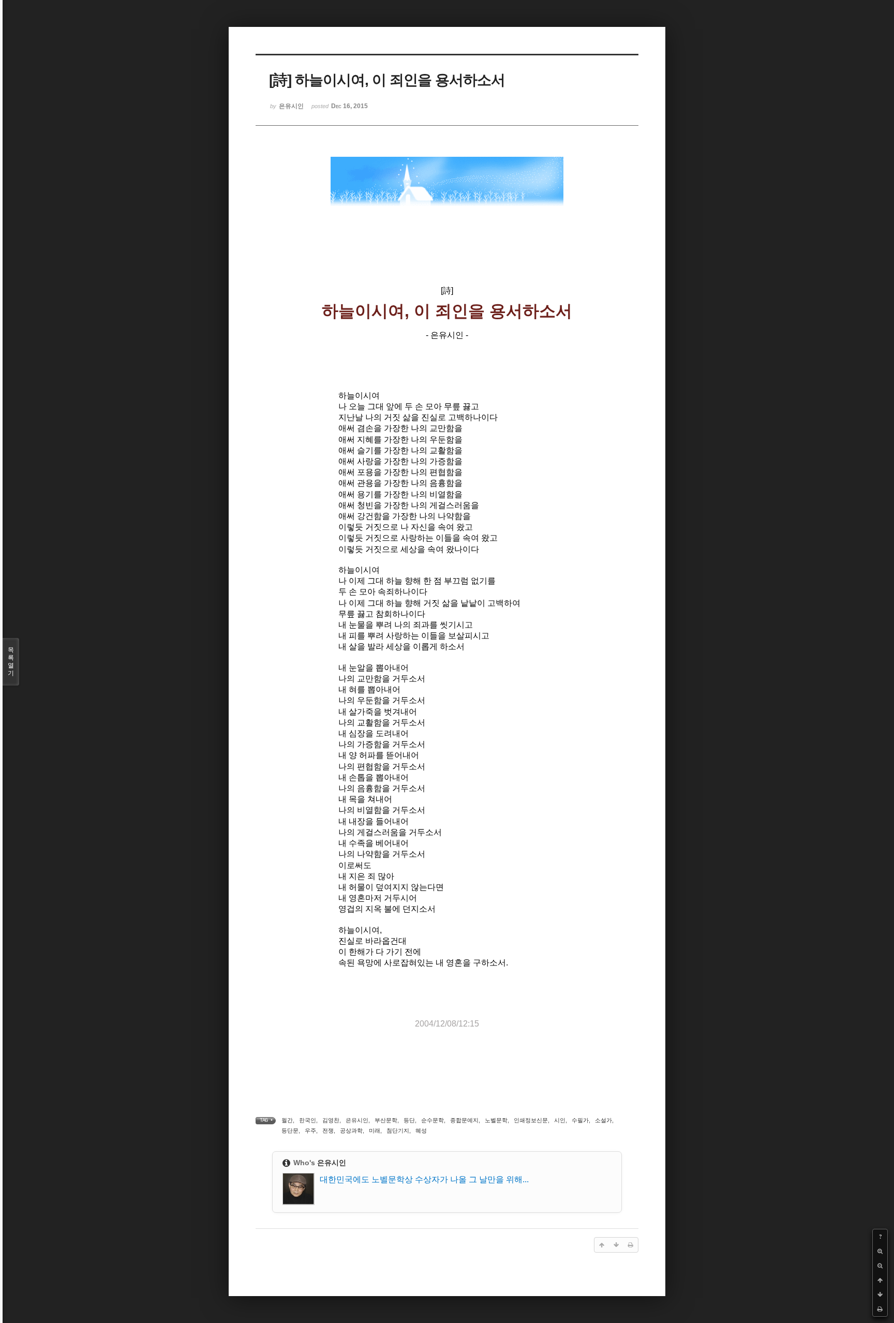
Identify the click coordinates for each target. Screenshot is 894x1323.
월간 (287, 1120)
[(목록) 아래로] (880, 1294)
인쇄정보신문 (531, 1120)
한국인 (307, 1120)
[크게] (880, 1251)
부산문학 (386, 1120)
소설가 (603, 1120)
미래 (374, 1130)
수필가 (580, 1120)
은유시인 (357, 1120)
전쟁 (328, 1130)
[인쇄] (880, 1309)
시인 (559, 1120)
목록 (11, 661)
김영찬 (330, 1120)
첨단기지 (397, 1130)
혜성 (421, 1130)
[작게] (880, 1265)
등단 (409, 1120)
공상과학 (351, 1130)
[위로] (880, 1280)
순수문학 (432, 1120)
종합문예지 (464, 1120)
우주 (310, 1130)
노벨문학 (496, 1120)
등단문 (290, 1130)
